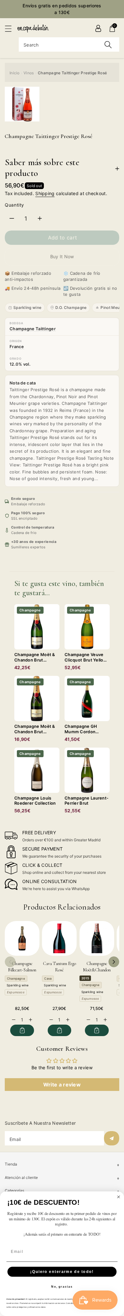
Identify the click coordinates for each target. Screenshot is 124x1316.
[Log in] (98, 28)
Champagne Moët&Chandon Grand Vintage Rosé (96, 970)
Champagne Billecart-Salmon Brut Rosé (22, 970)
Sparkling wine (27, 307)
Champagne (16, 978)
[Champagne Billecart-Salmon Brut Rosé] (22, 938)
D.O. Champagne (70, 307)
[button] (11, 29)
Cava (48, 978)
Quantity (14, 205)
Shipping (44, 193)
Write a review (62, 1084)
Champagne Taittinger (33, 328)
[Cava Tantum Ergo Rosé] (59, 938)
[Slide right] (113, 961)
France (17, 346)
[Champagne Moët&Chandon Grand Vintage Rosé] (96, 938)
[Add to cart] (22, 1030)
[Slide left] (10, 961)
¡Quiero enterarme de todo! (62, 1271)
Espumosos (15, 992)
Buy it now (62, 256)
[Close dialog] (118, 1197)
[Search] (108, 44)
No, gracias (62, 1287)
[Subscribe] (111, 1138)
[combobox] (69, 44)
